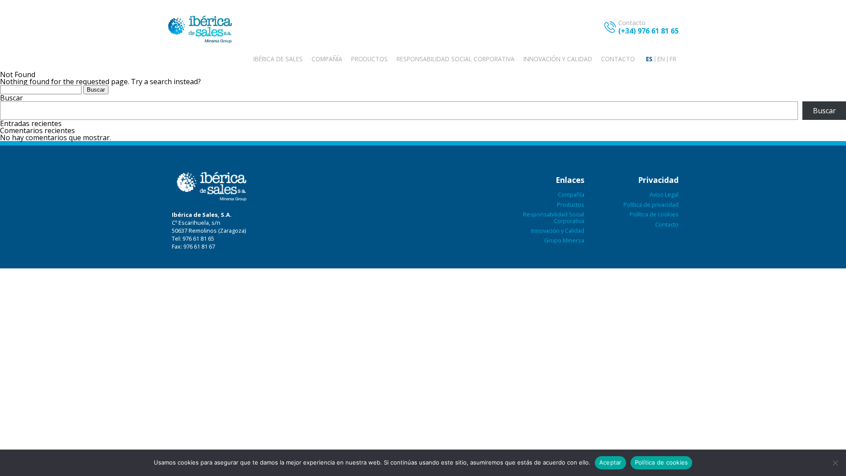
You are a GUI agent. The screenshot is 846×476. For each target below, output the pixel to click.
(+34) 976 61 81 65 (648, 30)
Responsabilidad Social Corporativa (456, 59)
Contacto (618, 59)
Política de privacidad (651, 204)
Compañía (327, 59)
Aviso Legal (664, 194)
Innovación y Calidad (557, 59)
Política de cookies (654, 214)
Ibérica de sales (278, 59)
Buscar (11, 98)
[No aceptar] (835, 462)
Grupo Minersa (564, 240)
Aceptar (610, 462)
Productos (369, 59)
